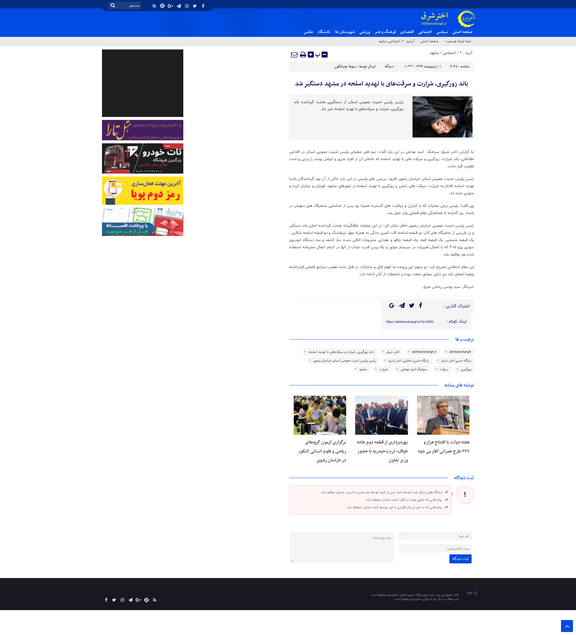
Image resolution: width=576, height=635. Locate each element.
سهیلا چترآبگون (345, 66)
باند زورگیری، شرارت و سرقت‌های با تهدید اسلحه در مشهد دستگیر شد (381, 84)
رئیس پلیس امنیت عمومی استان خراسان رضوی (344, 360)
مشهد (382, 41)
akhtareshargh (460, 352)
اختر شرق (393, 352)
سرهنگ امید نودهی (414, 369)
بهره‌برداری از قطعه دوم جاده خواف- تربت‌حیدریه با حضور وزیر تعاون (382, 451)
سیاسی (442, 32)
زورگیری (466, 369)
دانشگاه (324, 32)
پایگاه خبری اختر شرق (456, 360)
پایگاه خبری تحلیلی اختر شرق (408, 360)
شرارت (384, 369)
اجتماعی (425, 32)
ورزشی (364, 32)
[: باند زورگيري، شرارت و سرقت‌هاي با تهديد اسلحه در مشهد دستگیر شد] (295, 55)
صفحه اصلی (462, 32)
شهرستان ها (345, 32)
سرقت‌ (444, 369)
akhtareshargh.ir (424, 352)
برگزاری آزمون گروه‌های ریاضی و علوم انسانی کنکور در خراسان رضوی (322, 451)
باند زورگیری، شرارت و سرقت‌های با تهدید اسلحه (341, 352)
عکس (308, 32)
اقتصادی (407, 32)
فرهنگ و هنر (385, 32)
